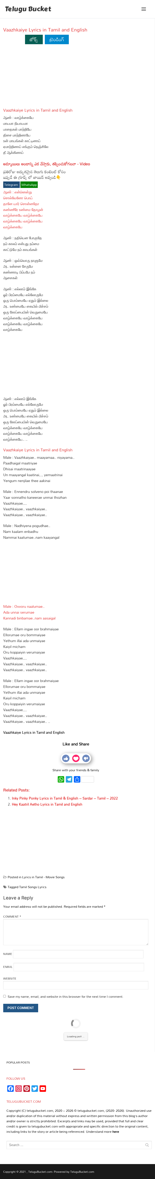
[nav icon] (143, 9)
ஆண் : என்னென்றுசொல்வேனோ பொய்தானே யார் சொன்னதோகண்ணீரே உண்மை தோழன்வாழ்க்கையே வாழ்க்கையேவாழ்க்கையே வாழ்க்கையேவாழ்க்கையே (23, 209)
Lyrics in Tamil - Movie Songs (43, 877)
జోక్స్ (34, 39)
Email (8, 966)
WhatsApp (29, 184)
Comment (12, 916)
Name (7, 954)
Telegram (11, 184)
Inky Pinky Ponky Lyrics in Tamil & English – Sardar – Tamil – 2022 (65, 798)
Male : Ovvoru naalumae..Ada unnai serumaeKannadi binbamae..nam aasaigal (29, 612)
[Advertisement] (75, 77)
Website (10, 978)
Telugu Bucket (28, 9)
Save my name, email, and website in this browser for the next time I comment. (66, 996)
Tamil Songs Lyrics (32, 887)
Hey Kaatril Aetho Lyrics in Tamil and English (47, 804)
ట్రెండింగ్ (56, 39)
